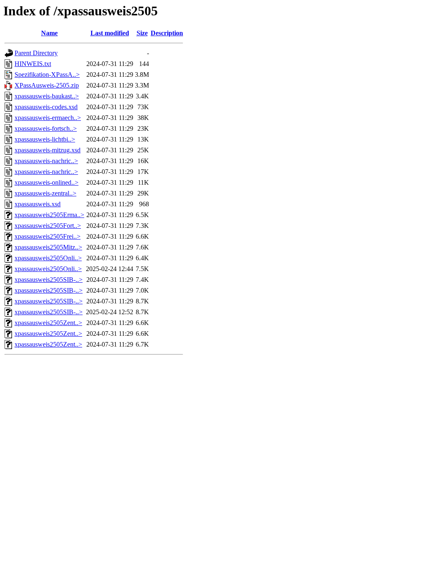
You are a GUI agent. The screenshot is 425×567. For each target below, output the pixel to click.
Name (49, 33)
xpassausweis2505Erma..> (49, 214)
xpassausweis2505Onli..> (48, 258)
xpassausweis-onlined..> (46, 182)
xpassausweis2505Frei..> (48, 236)
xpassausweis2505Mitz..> (48, 247)
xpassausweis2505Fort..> (48, 225)
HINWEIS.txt (33, 63)
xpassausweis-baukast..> (47, 96)
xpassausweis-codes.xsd (46, 106)
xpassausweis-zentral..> (45, 193)
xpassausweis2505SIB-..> (49, 279)
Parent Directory (36, 52)
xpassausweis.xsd (38, 204)
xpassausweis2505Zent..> (48, 322)
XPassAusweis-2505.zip (47, 85)
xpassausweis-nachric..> (46, 160)
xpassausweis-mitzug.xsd (48, 150)
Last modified (109, 33)
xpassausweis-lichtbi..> (45, 139)
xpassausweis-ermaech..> (48, 117)
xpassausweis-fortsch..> (46, 128)
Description (167, 33)
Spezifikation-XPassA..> (47, 74)
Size (142, 33)
